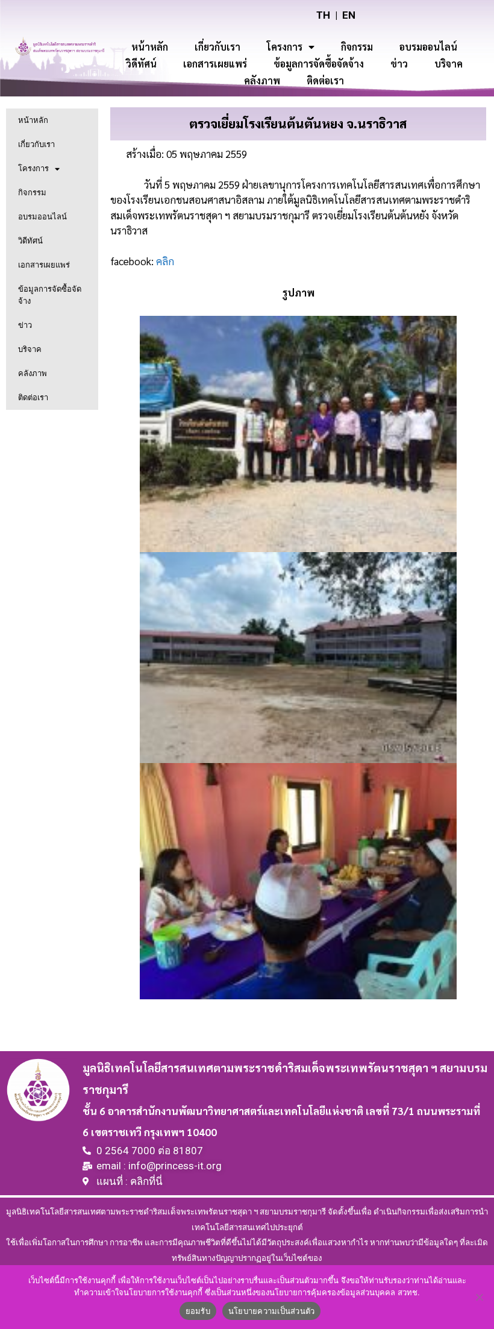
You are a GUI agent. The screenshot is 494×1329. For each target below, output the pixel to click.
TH (323, 15)
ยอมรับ (198, 1311)
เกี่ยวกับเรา (217, 46)
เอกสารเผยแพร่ (215, 63)
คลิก (165, 261)
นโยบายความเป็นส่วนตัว (271, 1311)
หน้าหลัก (149, 46)
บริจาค (448, 63)
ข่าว (399, 63)
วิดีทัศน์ (141, 63)
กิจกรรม (357, 46)
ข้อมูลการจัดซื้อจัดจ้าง (319, 63)
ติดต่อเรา (325, 80)
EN (348, 15)
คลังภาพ (262, 80)
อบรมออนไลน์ (428, 46)
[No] (479, 1297)
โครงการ (284, 46)
